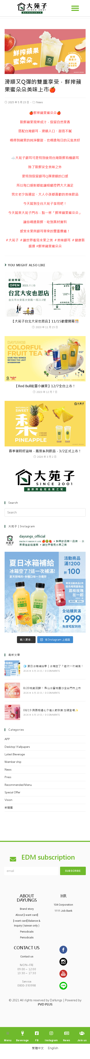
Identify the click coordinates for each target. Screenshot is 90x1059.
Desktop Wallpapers (17, 747)
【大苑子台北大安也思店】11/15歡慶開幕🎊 (45, 321)
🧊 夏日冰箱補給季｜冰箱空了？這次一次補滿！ (53, 666)
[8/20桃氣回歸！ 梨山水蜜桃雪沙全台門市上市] (12, 690)
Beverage (22, 1040)
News (39, 102)
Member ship (13, 762)
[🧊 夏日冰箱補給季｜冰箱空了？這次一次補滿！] (12, 668)
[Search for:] (45, 512)
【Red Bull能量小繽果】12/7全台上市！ (45, 386)
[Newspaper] (66, 1033)
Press (8, 777)
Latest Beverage (15, 754)
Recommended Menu (18, 785)
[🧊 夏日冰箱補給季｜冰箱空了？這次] (45, 592)
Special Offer (12, 792)
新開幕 (9, 807)
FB (37, 1040)
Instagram (51, 1040)
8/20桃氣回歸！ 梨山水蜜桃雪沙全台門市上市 (52, 688)
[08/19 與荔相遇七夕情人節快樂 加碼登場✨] (12, 712)
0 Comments (52, 671)
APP (7, 739)
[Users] (82, 1033)
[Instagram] (51, 1033)
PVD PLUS (45, 1004)
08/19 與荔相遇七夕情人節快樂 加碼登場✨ (50, 710)
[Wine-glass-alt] (22, 1033)
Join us (82, 1040)
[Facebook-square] (37, 1033)
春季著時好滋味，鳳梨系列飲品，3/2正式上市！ (45, 451)
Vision (8, 800)
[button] (75, 8)
